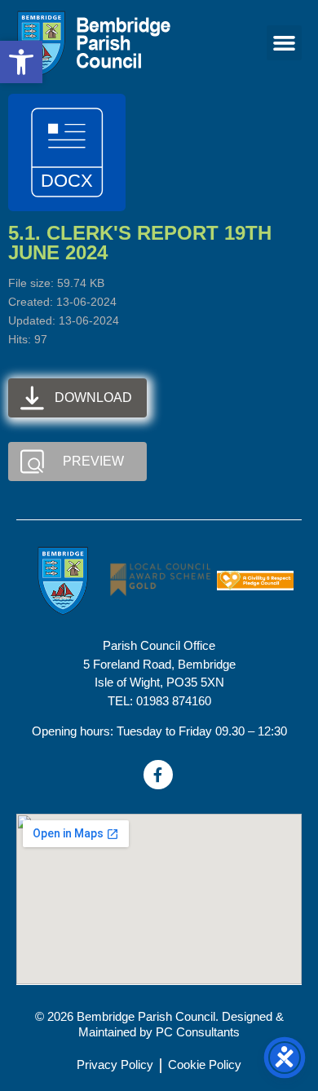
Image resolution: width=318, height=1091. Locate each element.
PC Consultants (198, 1032)
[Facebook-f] (158, 774)
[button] (285, 43)
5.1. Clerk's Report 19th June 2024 (140, 242)
